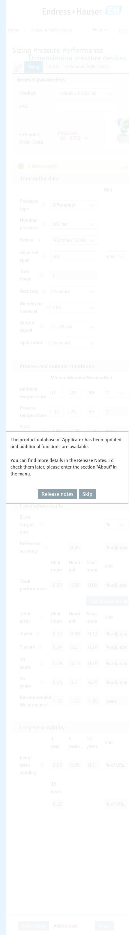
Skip (87, 493)
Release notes (57, 493)
